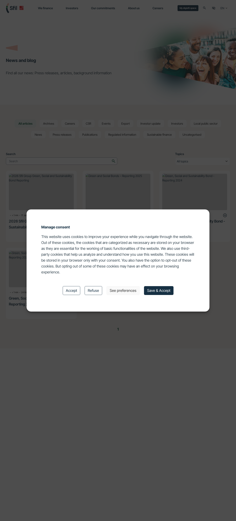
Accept (71, 290)
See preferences (123, 290)
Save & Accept (158, 290)
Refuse (93, 290)
